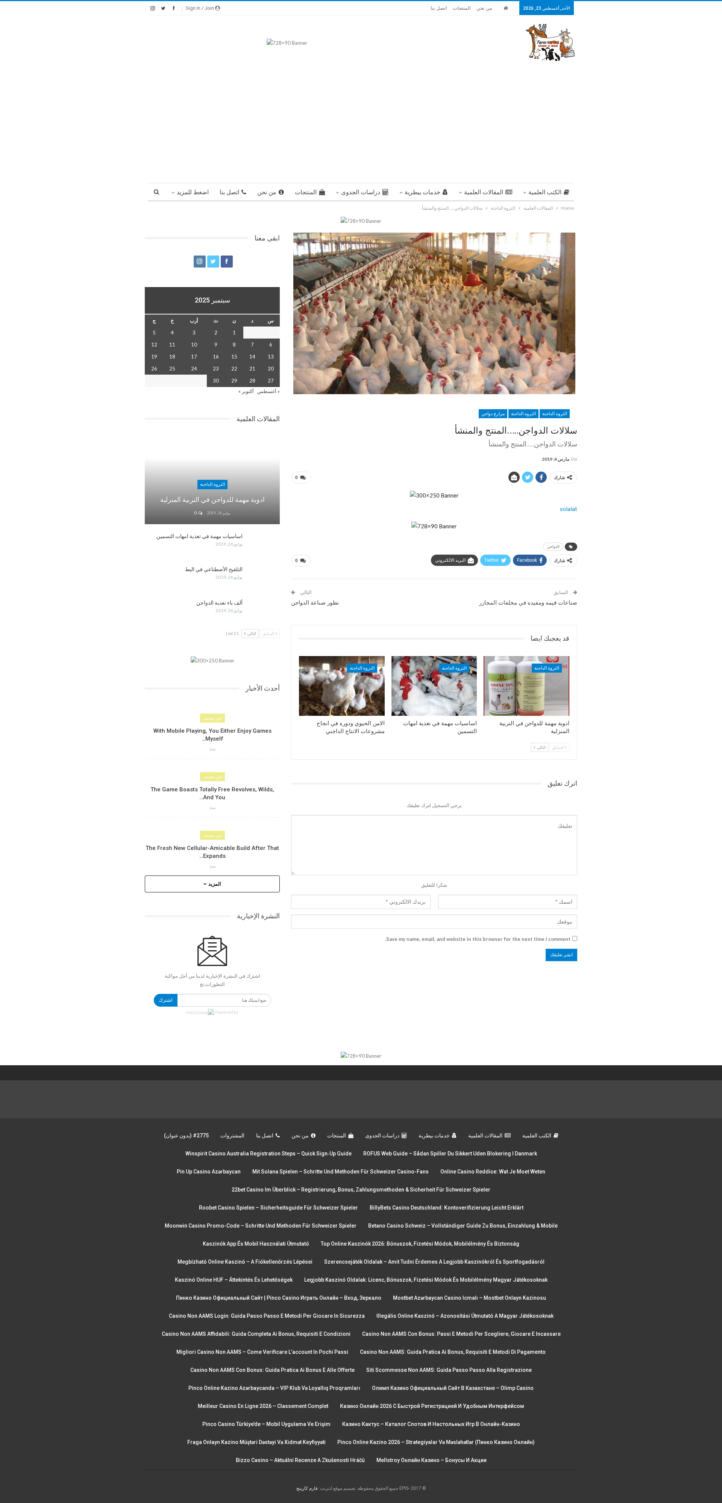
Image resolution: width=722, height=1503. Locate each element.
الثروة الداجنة (554, 413)
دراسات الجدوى (360, 192)
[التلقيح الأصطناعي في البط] (263, 578)
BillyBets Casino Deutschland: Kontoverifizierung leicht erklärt (446, 1208)
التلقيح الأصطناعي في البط (214, 569)
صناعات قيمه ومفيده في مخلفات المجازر (528, 602)
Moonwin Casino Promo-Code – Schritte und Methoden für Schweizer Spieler (260, 1226)
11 (172, 345)
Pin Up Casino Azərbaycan (209, 1172)
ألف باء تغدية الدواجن (219, 603)
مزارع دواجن (493, 413)
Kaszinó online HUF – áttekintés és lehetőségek (234, 1280)
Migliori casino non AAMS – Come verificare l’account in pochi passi (262, 1352)
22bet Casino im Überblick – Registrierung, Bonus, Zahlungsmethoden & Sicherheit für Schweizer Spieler (361, 1190)
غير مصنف (212, 718)
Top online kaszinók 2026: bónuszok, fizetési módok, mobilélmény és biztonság (420, 1244)
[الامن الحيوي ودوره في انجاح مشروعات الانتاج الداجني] (342, 686)
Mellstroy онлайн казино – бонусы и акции (431, 1460)
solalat (568, 508)
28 (252, 381)
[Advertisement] (361, 119)
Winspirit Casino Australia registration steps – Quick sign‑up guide (268, 1154)
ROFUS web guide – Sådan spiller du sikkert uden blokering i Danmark (450, 1154)
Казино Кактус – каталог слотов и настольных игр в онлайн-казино (431, 1424)
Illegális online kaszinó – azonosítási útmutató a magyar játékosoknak (465, 1316)
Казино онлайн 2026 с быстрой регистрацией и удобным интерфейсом (432, 1406)
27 (271, 381)
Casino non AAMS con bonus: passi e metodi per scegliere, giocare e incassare (461, 1334)
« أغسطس (268, 391)
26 (154, 369)
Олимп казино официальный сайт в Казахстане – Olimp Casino (453, 1388)
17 (194, 357)
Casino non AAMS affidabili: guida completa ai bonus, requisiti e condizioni (256, 1334)
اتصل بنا (439, 8)
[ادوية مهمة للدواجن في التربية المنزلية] (526, 686)
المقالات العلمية (483, 192)
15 (234, 357)
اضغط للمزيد (193, 192)
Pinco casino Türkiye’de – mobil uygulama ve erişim (266, 1424)
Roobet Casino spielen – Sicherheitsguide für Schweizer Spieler (278, 1208)
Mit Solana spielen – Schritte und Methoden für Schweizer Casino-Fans (340, 1172)
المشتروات (232, 1136)
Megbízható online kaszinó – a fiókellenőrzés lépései (244, 1262)
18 (172, 357)
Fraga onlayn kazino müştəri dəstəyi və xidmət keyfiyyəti (256, 1442)
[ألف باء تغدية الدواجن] (263, 611)
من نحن (484, 8)
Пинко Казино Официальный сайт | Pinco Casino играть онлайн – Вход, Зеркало (278, 1298)
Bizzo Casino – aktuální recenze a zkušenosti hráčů (300, 1460)
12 (154, 345)
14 (252, 357)
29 (234, 381)
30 (216, 381)
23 (216, 369)
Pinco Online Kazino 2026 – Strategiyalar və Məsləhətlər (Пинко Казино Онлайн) (436, 1442)
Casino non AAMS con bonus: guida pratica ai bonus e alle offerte (272, 1370)
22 (234, 369)
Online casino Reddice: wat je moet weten (492, 1172)
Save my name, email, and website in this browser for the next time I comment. (477, 939)
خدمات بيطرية (422, 192)
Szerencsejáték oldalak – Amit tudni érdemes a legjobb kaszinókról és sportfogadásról (434, 1262)
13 (271, 357)
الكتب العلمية (544, 192)
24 (194, 369)
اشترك (166, 1000)
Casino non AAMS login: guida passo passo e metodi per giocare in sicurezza (267, 1316)
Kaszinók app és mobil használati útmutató (256, 1244)
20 (271, 369)
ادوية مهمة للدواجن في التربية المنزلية (212, 500)
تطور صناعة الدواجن (315, 602)
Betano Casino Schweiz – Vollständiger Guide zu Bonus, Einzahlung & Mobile (463, 1226)
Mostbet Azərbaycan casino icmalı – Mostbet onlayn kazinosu (469, 1298)
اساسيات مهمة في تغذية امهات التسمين (199, 536)
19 (154, 357)
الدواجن (553, 546)
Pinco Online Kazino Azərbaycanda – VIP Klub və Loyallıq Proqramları (274, 1388)
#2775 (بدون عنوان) (186, 1136)
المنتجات (462, 8)
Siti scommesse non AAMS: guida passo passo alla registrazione (449, 1370)
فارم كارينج (307, 1488)
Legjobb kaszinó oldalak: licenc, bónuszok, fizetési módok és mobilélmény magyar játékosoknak (426, 1280)
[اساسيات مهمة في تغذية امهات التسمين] (434, 686)
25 (172, 369)
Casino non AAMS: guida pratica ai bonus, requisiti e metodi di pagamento (453, 1352)
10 (194, 345)
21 (252, 369)
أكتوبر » (246, 391)
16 (216, 357)
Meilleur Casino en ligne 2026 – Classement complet (263, 1406)
